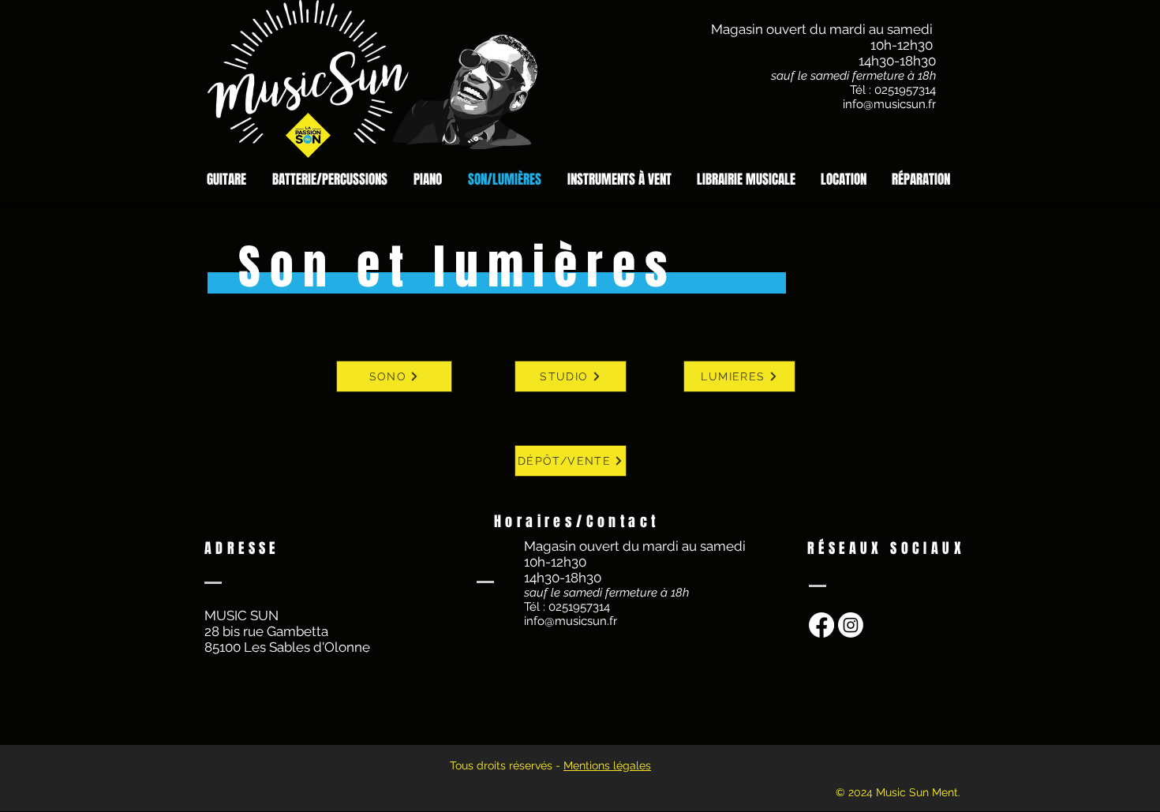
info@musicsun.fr (889, 104)
